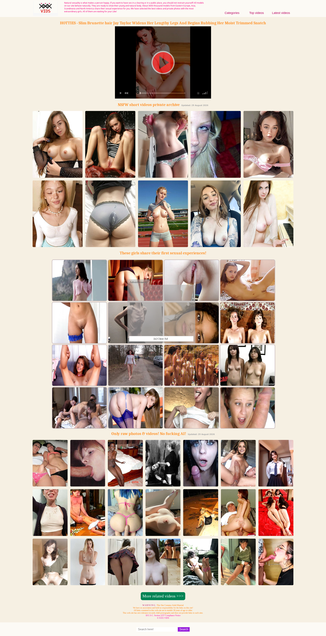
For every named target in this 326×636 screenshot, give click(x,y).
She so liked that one (57, 245)
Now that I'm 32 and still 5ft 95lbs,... (50, 582)
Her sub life (200, 583)
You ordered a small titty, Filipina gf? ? (268, 176)
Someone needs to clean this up (110, 245)
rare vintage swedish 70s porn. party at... (88, 483)
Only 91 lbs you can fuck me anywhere (110, 176)
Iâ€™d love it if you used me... (163, 534)
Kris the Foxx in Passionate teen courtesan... (215, 175)
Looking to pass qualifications (58, 176)
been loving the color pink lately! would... (125, 533)
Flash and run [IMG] (163, 245)
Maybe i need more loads (276, 583)
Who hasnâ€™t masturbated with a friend (50, 483)
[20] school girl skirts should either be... (125, 582)
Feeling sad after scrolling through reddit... (276, 483)
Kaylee (88, 583)
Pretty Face (268, 245)
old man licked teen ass (238, 534)
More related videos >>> (163, 596)
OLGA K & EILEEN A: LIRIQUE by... (276, 533)
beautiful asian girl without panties (238, 582)
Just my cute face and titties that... (215, 245)
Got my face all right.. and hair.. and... (50, 533)
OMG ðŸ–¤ (200, 484)
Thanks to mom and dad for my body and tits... (163, 582)
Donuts (163, 176)
